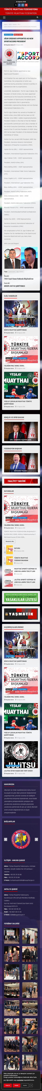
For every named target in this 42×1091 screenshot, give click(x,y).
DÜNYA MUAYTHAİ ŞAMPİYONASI (15, 330)
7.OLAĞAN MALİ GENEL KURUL (14, 366)
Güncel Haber (8, 34)
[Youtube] (26, 5)
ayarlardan (20, 1080)
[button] (4, 17)
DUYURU (8, 549)
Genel (15, 358)
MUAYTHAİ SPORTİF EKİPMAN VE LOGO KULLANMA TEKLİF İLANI (8, 571)
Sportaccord (11, 272)
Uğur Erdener (20, 272)
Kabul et (8, 1085)
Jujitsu (17, 765)
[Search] (37, 17)
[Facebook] (19, 5)
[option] (21, 839)
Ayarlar (25, 1085)
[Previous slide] (5, 839)
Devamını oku (10, 541)
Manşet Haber (18, 34)
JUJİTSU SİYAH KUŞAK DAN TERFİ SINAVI (18, 771)
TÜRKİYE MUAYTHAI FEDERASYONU (21, 9)
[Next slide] (36, 839)
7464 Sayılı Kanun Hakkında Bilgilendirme (18, 277)
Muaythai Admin (10, 45)
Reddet (16, 1085)
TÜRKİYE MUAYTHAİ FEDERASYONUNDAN (8, 560)
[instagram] (22, 5)
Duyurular (9, 358)
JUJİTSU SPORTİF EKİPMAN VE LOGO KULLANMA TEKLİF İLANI (8, 582)
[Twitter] (15, 5)
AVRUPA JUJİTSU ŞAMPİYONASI (14, 284)
